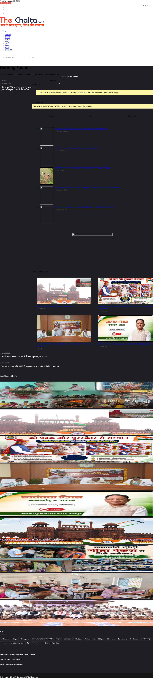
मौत (28, 643)
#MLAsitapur (5, 639)
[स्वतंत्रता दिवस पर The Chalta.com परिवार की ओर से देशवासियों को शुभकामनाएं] (76, 531)
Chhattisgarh (78, 639)
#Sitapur (14, 639)
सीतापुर (7, 39)
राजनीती (8, 43)
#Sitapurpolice (25, 639)
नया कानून (4, 643)
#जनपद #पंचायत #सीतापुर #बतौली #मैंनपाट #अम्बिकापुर (46, 639)
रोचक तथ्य (8, 50)
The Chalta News (32, 677)
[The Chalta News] (22, 27)
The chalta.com (122, 639)
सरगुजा (7, 37)
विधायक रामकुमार (36, 643)
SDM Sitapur (111, 639)
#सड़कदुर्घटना (67, 639)
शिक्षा (6, 41)
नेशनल (7, 45)
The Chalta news (134, 639)
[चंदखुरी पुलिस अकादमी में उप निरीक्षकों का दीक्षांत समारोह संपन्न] (76, 613)
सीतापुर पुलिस (55, 643)
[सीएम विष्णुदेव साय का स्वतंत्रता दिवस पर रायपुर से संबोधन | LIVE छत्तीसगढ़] (76, 504)
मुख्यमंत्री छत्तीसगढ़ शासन (16, 643)
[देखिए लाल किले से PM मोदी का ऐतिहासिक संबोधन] (76, 422)
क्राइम (7, 48)
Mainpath (101, 639)
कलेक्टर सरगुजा (147, 639)
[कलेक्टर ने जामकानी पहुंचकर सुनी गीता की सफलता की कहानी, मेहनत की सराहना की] (76, 558)
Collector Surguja (90, 639)
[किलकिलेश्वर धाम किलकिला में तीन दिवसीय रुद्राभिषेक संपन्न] (76, 395)
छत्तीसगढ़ (8, 35)
